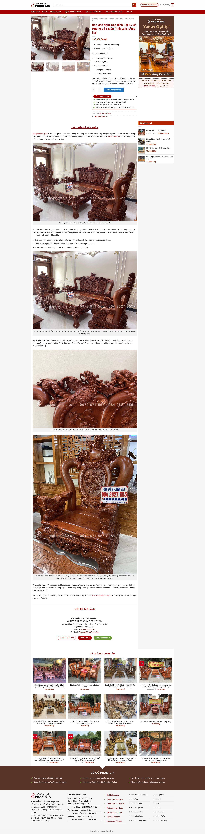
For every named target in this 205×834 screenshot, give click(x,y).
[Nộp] (134, 5)
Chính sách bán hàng (115, 799)
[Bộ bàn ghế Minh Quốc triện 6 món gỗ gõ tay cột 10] (84, 670)
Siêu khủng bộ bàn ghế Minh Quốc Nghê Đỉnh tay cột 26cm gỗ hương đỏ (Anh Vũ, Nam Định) (49, 686)
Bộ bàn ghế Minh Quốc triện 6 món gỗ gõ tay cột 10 (84, 686)
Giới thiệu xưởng (113, 795)
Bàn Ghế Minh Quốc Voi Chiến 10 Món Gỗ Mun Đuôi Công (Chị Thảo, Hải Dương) (120, 686)
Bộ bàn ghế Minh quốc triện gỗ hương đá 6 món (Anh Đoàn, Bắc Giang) (85, 723)
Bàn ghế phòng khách (116, 18)
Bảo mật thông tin (113, 817)
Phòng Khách (104, 18)
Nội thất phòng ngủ (73, 12)
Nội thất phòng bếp (94, 12)
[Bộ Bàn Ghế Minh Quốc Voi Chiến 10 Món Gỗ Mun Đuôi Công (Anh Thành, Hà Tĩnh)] (120, 706)
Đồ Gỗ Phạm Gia (114, 136)
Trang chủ (35, 12)
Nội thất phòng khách (51, 12)
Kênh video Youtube (114, 821)
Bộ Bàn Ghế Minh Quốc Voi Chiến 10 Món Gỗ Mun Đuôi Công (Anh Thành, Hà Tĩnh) (120, 723)
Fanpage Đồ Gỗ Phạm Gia (89, 632)
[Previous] (35, 38)
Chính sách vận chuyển (115, 804)
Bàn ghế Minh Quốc (40, 134)
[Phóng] (34, 58)
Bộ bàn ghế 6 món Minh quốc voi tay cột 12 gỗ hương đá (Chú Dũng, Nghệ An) (85, 759)
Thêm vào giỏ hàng (113, 90)
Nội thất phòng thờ (114, 12)
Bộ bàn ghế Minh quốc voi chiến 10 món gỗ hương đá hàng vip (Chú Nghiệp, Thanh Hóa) (49, 759)
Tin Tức (129, 12)
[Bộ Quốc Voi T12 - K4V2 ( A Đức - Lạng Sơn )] (155, 706)
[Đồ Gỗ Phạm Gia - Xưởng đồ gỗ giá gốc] (40, 5)
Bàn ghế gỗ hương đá (101, 116)
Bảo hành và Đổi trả (114, 812)
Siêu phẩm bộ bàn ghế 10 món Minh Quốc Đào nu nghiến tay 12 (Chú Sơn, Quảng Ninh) (49, 723)
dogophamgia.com (88, 629)
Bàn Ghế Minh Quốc (105, 113)
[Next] (86, 38)
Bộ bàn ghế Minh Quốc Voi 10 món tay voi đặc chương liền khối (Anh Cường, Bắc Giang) (156, 686)
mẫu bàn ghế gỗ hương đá (102, 595)
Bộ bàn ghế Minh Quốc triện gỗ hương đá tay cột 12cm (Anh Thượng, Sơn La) (156, 759)
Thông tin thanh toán (115, 808)
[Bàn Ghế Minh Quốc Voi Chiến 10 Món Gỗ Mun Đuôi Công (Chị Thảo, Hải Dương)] (120, 670)
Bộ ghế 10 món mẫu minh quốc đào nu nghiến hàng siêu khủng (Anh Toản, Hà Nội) (120, 759)
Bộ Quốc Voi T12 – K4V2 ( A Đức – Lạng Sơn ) (156, 722)
